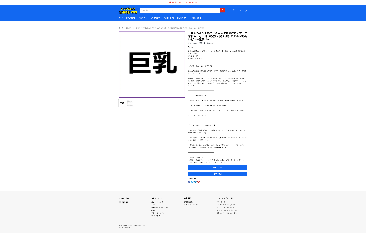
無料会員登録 (188, 202)
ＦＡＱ (153, 205)
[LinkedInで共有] (195, 182)
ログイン (238, 10)
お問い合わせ (196, 18)
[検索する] (222, 10)
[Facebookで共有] (189, 182)
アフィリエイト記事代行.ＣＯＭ (199, 43)
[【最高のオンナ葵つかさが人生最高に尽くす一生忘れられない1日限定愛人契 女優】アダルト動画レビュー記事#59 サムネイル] (122, 103)
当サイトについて (157, 202)
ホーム (121, 28)
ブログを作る (131, 18)
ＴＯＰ (121, 18)
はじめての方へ (182, 18)
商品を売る (143, 18)
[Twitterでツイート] (192, 182)
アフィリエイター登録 (191, 205)
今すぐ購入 (218, 174)
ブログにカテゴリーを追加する (227, 205)
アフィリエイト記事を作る (225, 207)
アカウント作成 (169, 18)
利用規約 (154, 210)
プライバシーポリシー (158, 213)
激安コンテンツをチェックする (227, 213)
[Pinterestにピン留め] (198, 182)
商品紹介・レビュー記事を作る (227, 210)
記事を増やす (155, 18)
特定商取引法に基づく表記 (160, 207)
